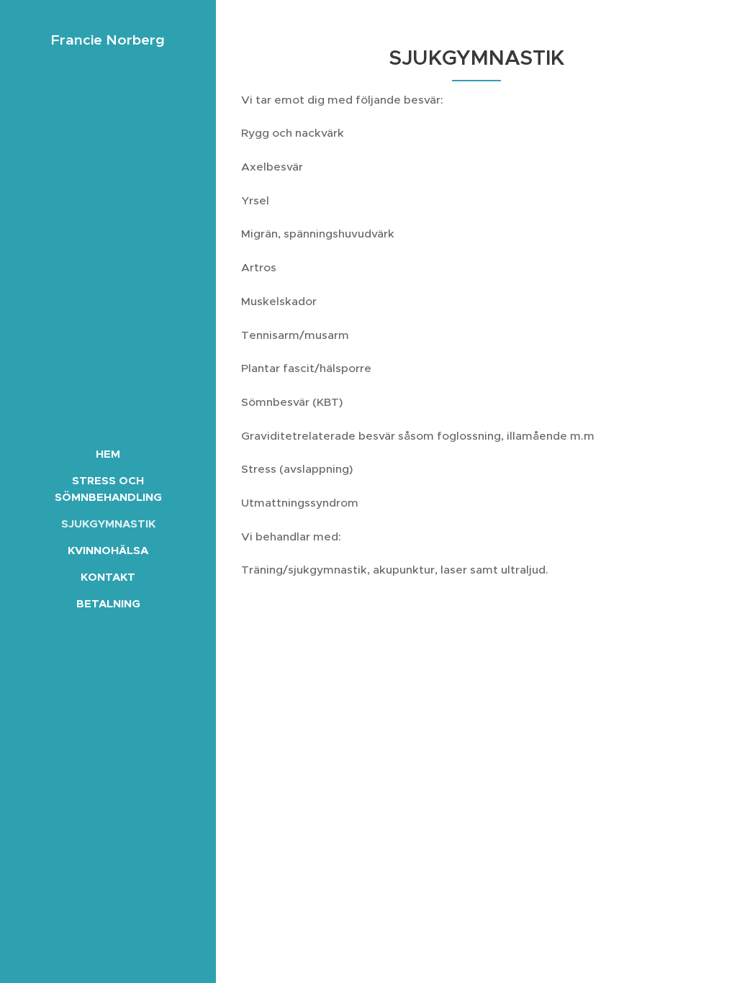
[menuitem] (108, 453)
